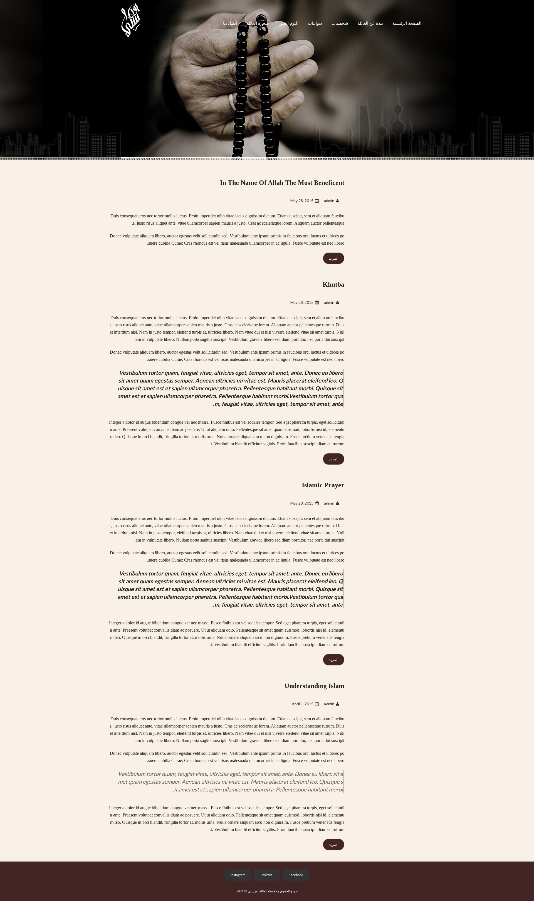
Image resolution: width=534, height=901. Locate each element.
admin (329, 200)
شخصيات (340, 23)
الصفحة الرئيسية (406, 23)
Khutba (333, 284)
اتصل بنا (230, 23)
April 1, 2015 (302, 703)
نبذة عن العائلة (370, 23)
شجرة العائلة (257, 23)
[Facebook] (295, 875)
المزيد (333, 258)
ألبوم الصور (288, 23)
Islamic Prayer (323, 485)
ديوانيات (315, 23)
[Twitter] (266, 875)
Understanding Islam (314, 685)
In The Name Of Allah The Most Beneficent (282, 182)
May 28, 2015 (301, 200)
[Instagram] (237, 875)
